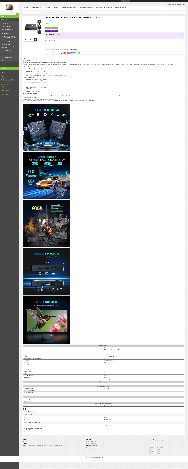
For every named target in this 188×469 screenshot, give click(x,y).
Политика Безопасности (69, 7)
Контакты (56, 7)
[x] (25, 409)
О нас (2, 63)
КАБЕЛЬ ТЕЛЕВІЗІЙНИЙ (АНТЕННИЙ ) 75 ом (7, 32)
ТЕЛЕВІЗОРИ (4, 53)
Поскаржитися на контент (89, 458)
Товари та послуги (30, 12)
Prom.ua (101, 457)
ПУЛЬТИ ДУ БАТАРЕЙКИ (7, 50)
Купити (51, 28)
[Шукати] (17, 14)
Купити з (49, 31)
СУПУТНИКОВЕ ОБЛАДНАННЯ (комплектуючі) (8, 22)
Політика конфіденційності (101, 458)
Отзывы (3, 66)
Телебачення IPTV (6, 41)
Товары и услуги (4, 19)
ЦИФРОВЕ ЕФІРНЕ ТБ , (7, 26)
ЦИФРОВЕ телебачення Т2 (8, 29)
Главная (26, 7)
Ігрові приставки (6, 60)
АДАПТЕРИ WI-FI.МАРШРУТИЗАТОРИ (7, 56)
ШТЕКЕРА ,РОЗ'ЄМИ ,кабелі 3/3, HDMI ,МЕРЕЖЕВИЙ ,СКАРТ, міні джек (9, 38)
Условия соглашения (86, 7)
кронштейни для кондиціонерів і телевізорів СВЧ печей (8, 46)
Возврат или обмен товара (104, 7)
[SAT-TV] (9, 7)
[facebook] (23, 409)
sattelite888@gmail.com (6, 90)
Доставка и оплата (120, 7)
